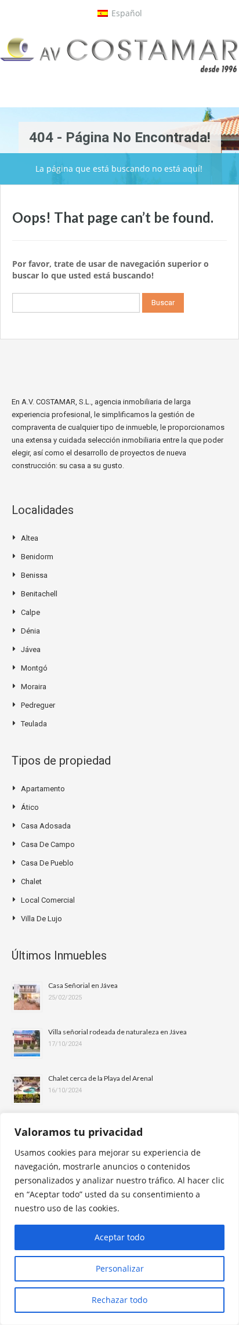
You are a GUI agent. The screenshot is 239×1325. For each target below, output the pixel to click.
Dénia (30, 631)
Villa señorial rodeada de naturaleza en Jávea (117, 1031)
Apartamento (43, 788)
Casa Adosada (46, 825)
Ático (30, 807)
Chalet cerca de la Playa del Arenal (100, 1078)
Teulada (34, 723)
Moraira (33, 686)
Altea (29, 538)
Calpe (30, 612)
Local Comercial (48, 900)
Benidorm (37, 556)
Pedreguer (38, 705)
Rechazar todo (119, 1299)
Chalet (31, 881)
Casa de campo (48, 844)
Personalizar (120, 1268)
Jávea (31, 649)
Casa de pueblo (47, 863)
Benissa (34, 575)
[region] (119, 1219)
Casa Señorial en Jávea (83, 985)
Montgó (34, 668)
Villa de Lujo (41, 918)
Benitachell (39, 593)
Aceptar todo (119, 1237)
